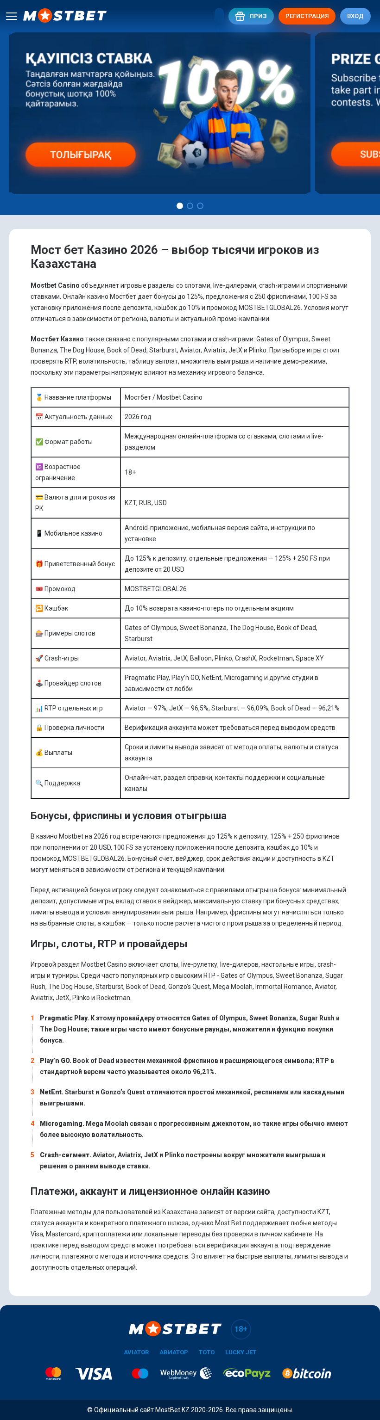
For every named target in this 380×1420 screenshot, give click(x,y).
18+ (240, 1329)
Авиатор (173, 1352)
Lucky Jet (240, 1352)
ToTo (207, 1352)
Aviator (136, 1352)
